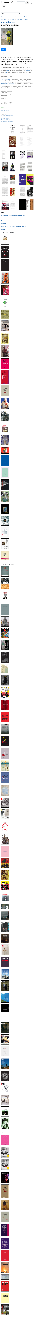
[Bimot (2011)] (5, 460)
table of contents (5, 110)
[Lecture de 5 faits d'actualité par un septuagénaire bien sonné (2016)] (5, 415)
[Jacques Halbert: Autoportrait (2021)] (5, 692)
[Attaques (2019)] (5, 728)
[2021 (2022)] (5, 325)
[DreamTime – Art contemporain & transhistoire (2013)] (5, 938)
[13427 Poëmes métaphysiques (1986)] (5, 555)
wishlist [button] (4, 53)
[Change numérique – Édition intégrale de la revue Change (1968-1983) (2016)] (5, 826)
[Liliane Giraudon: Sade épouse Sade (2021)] (5, 1216)
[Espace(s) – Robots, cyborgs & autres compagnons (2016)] (5, 838)
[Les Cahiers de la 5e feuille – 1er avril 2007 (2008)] (5, 508)
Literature (17, 17)
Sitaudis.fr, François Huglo (7, 115)
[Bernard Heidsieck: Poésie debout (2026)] (5, 571)
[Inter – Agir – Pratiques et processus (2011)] (5, 997)
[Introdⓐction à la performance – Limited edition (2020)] (5, 377)
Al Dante (25, 17)
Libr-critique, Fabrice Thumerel (8, 116)
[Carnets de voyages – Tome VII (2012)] (5, 440)
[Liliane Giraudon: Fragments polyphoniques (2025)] (5, 1140)
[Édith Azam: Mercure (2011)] (5, 962)
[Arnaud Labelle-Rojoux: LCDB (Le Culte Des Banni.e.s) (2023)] (5, 583)
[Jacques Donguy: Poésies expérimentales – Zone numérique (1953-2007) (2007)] (5, 1111)
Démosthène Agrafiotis (6, 79)
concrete (28, 70)
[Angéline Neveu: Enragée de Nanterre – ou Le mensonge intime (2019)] (5, 753)
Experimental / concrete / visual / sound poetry (13, 215)
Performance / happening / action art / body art (13, 226)
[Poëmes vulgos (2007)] (5, 532)
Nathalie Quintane (23, 84)
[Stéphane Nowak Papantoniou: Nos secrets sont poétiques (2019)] (5, 1243)
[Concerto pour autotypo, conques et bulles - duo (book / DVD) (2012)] (5, 450)
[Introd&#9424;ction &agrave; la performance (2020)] (5, 363)
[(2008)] (5, 520)
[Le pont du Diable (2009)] (5, 484)
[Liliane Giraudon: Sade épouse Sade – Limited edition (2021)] (5, 1191)
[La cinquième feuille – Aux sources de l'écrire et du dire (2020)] (5, 338)
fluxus (5, 72)
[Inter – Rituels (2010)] (5, 1039)
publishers (4, 19)
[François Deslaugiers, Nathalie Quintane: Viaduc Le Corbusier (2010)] (5, 1309)
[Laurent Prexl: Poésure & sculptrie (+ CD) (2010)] (5, 1017)
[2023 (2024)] (5, 277)
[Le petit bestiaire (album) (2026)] (5, 239)
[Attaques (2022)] (5, 645)
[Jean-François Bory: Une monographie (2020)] (5, 705)
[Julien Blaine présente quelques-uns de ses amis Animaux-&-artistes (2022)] (5, 314)
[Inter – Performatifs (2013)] (5, 927)
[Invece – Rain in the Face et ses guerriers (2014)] (5, 874)
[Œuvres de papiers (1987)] (5, 543)
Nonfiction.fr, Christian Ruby (7, 119)
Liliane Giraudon (14, 77)
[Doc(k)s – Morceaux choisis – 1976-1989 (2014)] (5, 885)
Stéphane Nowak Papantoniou (7, 83)
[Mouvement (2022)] (5, 633)
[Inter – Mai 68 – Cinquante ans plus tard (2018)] (5, 802)
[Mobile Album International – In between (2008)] (5, 1063)
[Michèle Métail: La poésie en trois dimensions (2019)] (5, 790)
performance (4, 74)
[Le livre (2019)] (5, 390)
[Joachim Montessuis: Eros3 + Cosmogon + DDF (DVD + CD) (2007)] (5, 1075)
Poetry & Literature (22, 19)
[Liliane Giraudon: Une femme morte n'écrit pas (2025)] (5, 1152)
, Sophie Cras (7, 121)
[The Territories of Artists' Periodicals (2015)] (5, 851)
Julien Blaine (8, 22)
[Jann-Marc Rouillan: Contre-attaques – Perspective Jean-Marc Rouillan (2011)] (5, 985)
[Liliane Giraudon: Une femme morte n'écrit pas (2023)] (5, 1164)
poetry (7, 70)
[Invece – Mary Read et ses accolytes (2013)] (5, 915)
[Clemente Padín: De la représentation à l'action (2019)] (5, 741)
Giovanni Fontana (5, 118)
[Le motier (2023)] (5, 302)
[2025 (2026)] (5, 252)
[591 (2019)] (5, 765)
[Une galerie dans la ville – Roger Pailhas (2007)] (5, 1099)
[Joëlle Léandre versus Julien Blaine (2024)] (5, 265)
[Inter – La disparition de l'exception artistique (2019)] (5, 717)
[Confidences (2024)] (5, 290)
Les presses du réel (6, 17)
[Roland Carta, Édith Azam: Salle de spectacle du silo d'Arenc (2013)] (5, 906)
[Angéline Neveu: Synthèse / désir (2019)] (5, 777)
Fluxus (3, 218)
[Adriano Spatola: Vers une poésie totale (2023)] (5, 596)
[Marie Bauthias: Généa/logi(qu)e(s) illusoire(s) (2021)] (5, 668)
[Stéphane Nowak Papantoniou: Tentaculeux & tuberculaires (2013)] (5, 1298)
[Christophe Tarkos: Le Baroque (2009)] (5, 1051)
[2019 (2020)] (5, 351)
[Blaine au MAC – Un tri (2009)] (5, 496)
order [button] (3, 49)
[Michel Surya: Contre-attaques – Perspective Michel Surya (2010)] (5, 1027)
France (3, 220)
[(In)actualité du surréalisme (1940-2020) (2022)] (5, 609)
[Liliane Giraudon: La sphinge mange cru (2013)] (5, 1286)
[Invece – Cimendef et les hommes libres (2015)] (5, 863)
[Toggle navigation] (3, 7)
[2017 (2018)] (5, 403)
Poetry (3, 229)
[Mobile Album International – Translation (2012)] (5, 949)
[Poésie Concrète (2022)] (5, 657)
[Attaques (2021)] (5, 680)
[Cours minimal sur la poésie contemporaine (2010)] (5, 472)
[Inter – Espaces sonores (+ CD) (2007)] (5, 1087)
